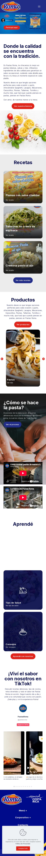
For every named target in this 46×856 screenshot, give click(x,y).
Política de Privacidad (23, 844)
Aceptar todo (23, 848)
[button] (14, 786)
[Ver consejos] (23, 629)
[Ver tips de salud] (23, 587)
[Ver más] (23, 358)
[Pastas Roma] (16, 6)
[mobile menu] (39, 6)
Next (43, 358)
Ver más (10, 383)
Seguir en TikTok (23, 724)
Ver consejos (11, 647)
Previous (2, 358)
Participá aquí (12, 27)
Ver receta (10, 200)
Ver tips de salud (12, 605)
